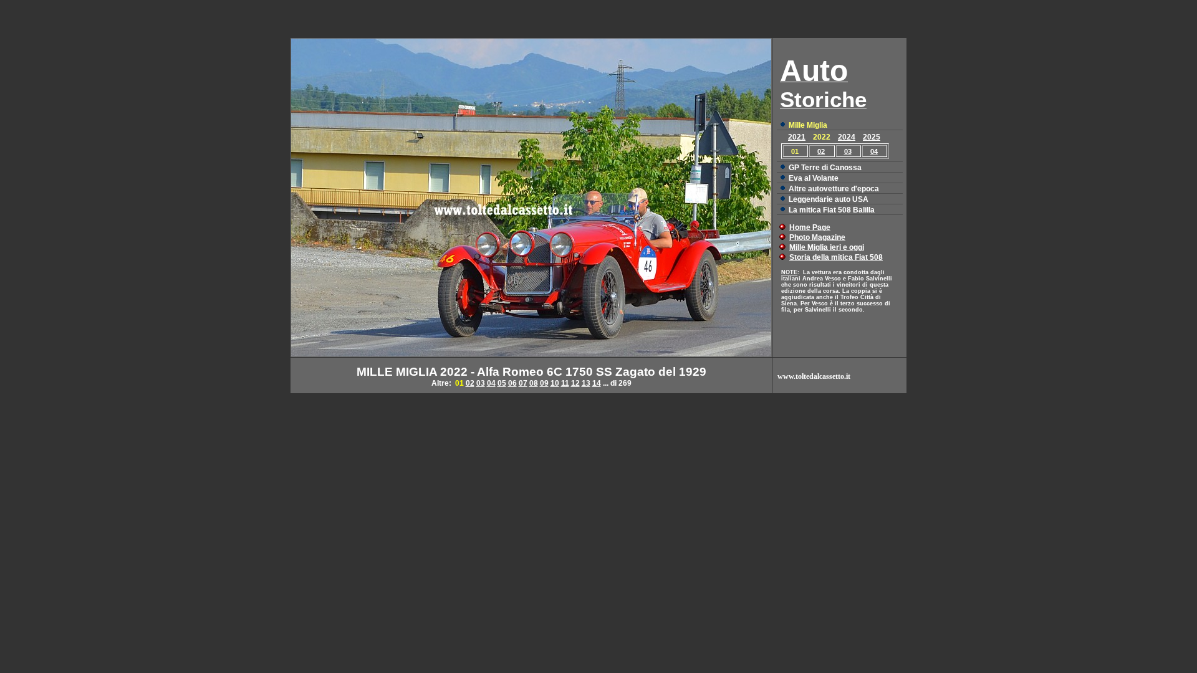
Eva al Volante (814, 178)
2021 (796, 137)
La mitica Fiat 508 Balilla (832, 210)
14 (596, 383)
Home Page (809, 227)
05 (502, 383)
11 (565, 383)
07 (523, 383)
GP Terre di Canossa (825, 167)
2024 (846, 137)
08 (533, 383)
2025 (871, 137)
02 (821, 151)
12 (575, 383)
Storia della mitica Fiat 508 (836, 257)
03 (848, 151)
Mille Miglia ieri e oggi (826, 247)
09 (544, 383)
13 (586, 383)
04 (874, 151)
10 (554, 383)
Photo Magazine (817, 237)
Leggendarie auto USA (828, 199)
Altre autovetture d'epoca (834, 188)
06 (512, 383)
